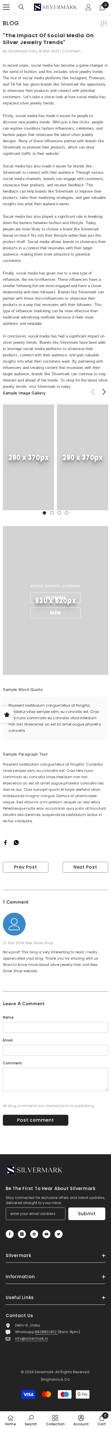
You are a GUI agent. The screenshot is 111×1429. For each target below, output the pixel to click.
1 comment (70, 51)
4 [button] (66, 513)
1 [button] (44, 513)
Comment (12, 1063)
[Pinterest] (34, 1234)
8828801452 (46, 1331)
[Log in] (88, 7)
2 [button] (52, 513)
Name (8, 1017)
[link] (28, 457)
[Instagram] (22, 1234)
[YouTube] (46, 1234)
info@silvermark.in (31, 1338)
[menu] (6, 7)
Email (8, 1040)
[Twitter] (59, 1234)
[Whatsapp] (16, 842)
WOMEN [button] (55, 597)
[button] (104, 392)
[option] (28, 457)
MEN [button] (55, 613)
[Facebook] (5, 842)
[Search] (21, 7)
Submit (87, 1213)
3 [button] (59, 513)
